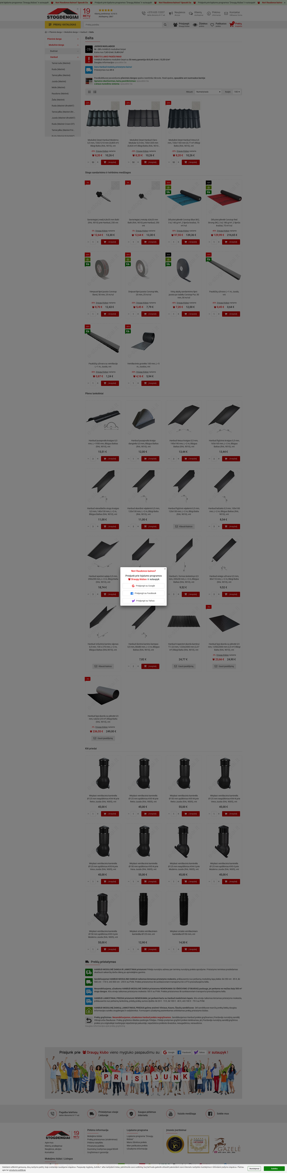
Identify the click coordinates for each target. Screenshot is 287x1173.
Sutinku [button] (274, 1168)
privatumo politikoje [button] (17, 1170)
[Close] (166, 570)
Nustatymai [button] (254, 1168)
